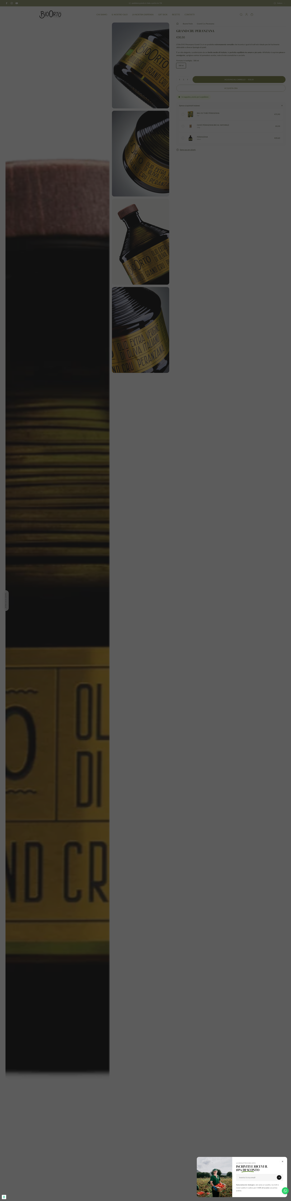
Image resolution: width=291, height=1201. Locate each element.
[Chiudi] (282, 1161)
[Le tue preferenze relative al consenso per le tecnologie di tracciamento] (4, 1197)
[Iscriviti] (279, 1177)
